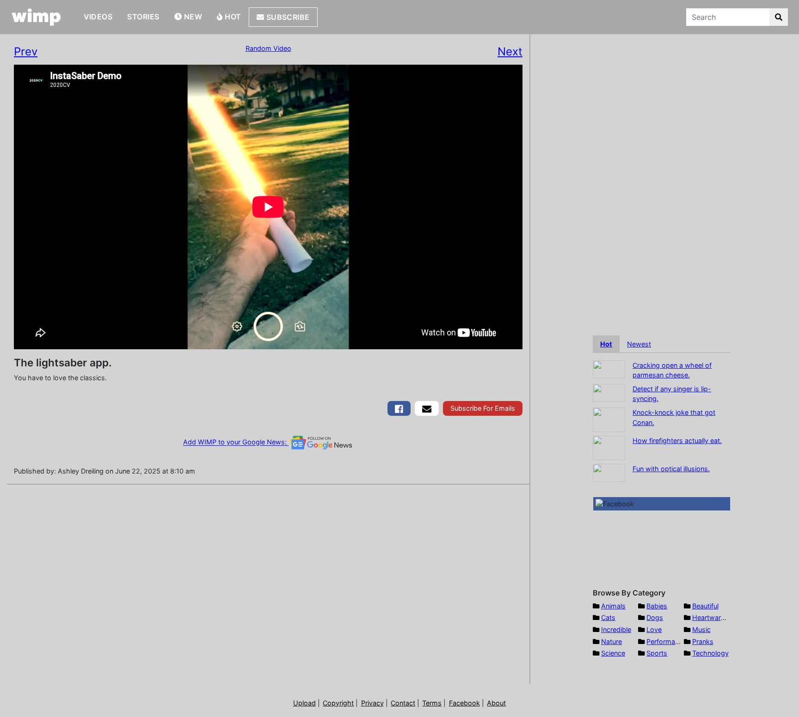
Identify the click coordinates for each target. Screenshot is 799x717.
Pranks (702, 641)
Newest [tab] (639, 344)
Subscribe (287, 17)
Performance (666, 641)
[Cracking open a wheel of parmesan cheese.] (609, 368)
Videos (98, 16)
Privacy (372, 703)
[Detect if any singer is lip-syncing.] (609, 392)
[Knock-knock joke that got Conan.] (609, 419)
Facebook (464, 703)
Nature (611, 641)
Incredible (616, 629)
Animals (613, 606)
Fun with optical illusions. (671, 469)
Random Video (268, 48)
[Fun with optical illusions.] (609, 472)
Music (701, 629)
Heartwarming (714, 617)
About (496, 703)
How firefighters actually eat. (677, 440)
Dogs (654, 617)
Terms (432, 703)
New (192, 16)
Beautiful (705, 606)
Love (654, 629)
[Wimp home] (36, 17)
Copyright (338, 703)
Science (613, 653)
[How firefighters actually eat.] (609, 447)
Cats (608, 617)
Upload (304, 703)
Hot (232, 16)
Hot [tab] (606, 344)
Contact (403, 703)
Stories (143, 16)
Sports (656, 653)
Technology (710, 653)
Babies (656, 606)
